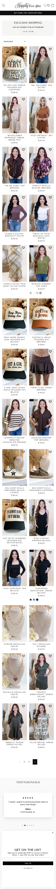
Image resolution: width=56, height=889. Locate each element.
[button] (24, 50)
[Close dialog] (52, 832)
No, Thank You (28, 868)
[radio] (30, 293)
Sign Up (28, 863)
